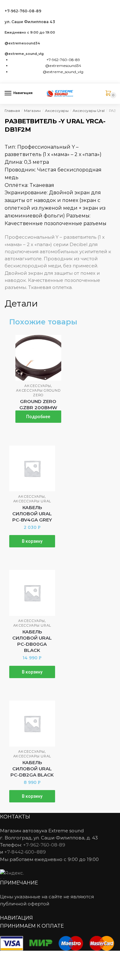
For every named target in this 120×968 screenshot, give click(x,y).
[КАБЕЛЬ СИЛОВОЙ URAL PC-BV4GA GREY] (32, 469)
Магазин (32, 110)
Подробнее (38, 416)
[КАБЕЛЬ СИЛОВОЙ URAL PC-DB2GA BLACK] (32, 724)
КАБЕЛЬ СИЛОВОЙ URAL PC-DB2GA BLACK (32, 769)
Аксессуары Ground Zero (38, 392)
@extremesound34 (22, 43)
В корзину (32, 541)
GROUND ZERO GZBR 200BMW (38, 404)
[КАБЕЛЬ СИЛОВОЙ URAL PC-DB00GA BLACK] (32, 593)
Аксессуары (57, 110)
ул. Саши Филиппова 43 (30, 21)
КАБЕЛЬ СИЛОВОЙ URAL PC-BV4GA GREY (32, 514)
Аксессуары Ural (89, 110)
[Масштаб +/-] (52, 956)
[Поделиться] (22, 956)
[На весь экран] (37, 956)
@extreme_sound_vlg (24, 54)
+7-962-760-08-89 (23, 11)
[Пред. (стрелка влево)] (7, 965)
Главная (12, 110)
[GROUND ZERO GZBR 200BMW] (38, 358)
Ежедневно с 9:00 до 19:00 (30, 33)
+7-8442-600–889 (25, 852)
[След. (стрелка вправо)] (22, 965)
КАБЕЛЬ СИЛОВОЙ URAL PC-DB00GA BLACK (32, 641)
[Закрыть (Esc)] (7, 956)
